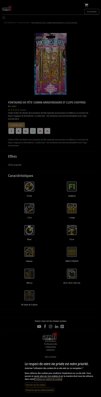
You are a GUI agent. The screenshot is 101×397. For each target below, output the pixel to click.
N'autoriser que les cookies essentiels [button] (40, 390)
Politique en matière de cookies (48, 379)
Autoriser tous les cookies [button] (35, 384)
